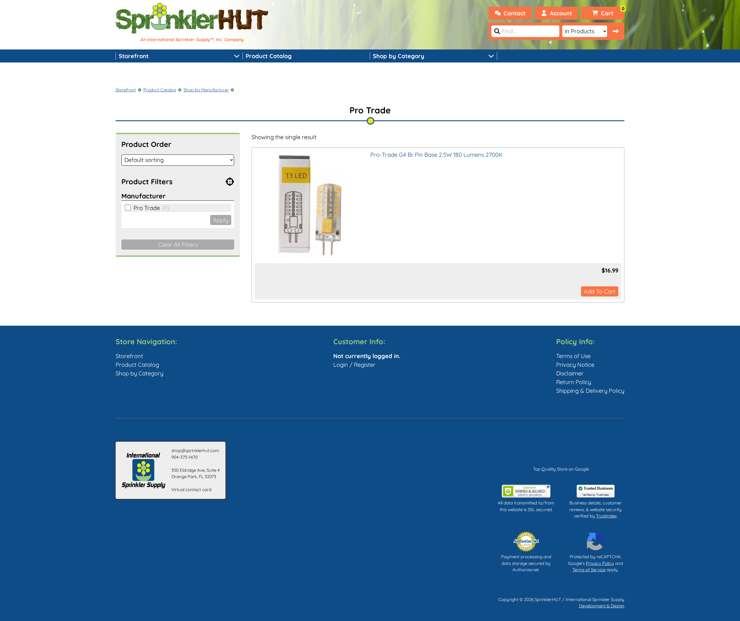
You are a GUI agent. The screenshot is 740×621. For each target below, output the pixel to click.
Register (364, 364)
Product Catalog (269, 56)
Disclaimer (570, 373)
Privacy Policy (600, 563)
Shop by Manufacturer (206, 90)
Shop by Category (398, 56)
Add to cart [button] (599, 291)
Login (340, 364)
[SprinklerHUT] (192, 19)
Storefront (134, 56)
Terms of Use (573, 356)
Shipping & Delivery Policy (590, 390)
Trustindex (606, 516)
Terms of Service (588, 569)
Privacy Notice (575, 364)
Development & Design (601, 606)
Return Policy (573, 382)
